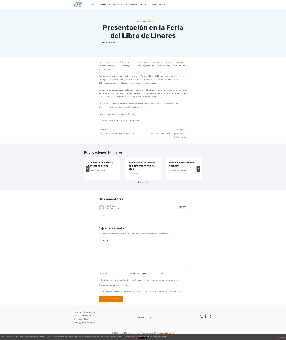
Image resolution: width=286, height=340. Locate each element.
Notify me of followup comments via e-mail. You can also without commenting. (141, 291)
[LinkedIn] (210, 317)
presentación (135, 120)
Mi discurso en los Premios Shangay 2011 (116, 132)
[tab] (138, 182)
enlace (108, 104)
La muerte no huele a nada (143, 21)
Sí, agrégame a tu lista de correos (115, 285)
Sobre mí (93, 4)
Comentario (105, 240)
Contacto (162, 4)
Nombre (104, 273)
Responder (181, 207)
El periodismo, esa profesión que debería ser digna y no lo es (167, 133)
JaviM (103, 42)
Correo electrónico (139, 273)
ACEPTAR (143, 338)
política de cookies (136, 336)
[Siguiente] (198, 169)
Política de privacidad (143, 317)
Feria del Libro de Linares (109, 120)
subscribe (156, 291)
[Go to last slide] (87, 169)
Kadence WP (168, 333)
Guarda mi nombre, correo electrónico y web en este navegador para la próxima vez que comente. (140, 280)
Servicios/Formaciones (139, 4)
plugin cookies (280, 337)
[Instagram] (205, 317)
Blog (154, 4)
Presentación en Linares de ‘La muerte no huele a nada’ (141, 165)
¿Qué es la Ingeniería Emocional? (113, 4)
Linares (124, 120)
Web (163, 273)
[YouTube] (201, 317)
